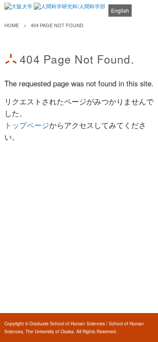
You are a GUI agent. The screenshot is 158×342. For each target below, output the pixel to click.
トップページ (26, 125)
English (120, 10)
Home (11, 24)
